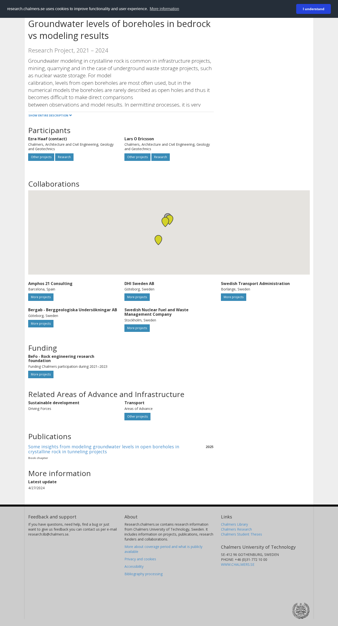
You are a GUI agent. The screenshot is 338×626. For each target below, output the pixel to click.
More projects (41, 297)
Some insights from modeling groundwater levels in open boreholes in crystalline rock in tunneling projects (103, 449)
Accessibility (134, 566)
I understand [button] (313, 9)
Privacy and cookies (140, 559)
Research (64, 157)
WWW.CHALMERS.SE (237, 564)
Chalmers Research (236, 529)
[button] (158, 240)
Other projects (41, 157)
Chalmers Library (234, 524)
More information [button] (164, 9)
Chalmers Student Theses (241, 534)
